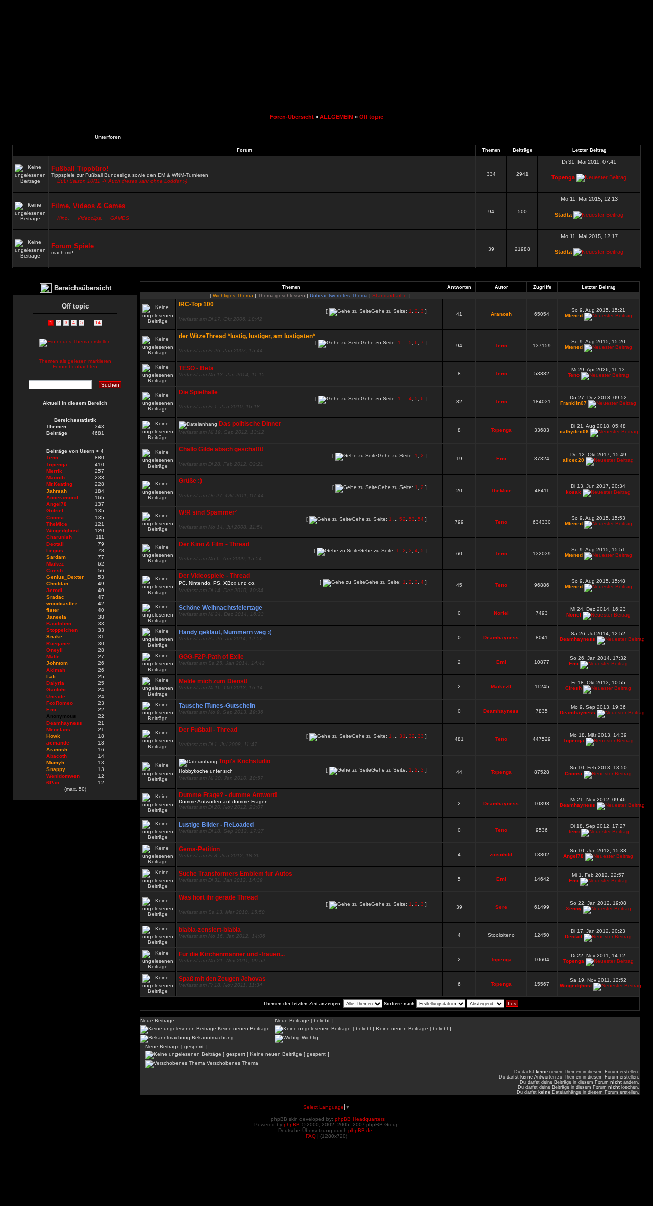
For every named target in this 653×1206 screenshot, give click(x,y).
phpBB (292, 1124)
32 (412, 736)
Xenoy (574, 908)
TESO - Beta (196, 368)
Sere (501, 907)
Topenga (563, 177)
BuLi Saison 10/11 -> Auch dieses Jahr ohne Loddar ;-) (122, 181)
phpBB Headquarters (360, 1119)
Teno (501, 345)
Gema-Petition (199, 849)
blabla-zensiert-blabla (210, 929)
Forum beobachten (75, 366)
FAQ (311, 1136)
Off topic (371, 117)
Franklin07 (573, 403)
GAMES (119, 218)
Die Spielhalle (198, 392)
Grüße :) (190, 480)
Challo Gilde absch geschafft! (221, 449)
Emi (501, 458)
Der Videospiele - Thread (214, 575)
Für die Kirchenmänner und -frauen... (232, 954)
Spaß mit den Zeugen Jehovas (222, 978)
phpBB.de (360, 1130)
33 (421, 736)
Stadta (563, 215)
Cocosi (573, 773)
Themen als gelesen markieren (75, 361)
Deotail (573, 936)
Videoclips (89, 218)
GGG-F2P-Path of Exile (211, 656)
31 (402, 736)
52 (402, 519)
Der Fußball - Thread (208, 729)
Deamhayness (501, 637)
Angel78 (573, 856)
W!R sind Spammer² (208, 512)
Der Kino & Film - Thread (214, 544)
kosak (573, 492)
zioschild (501, 854)
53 (412, 519)
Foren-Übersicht (292, 117)
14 (98, 322)
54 (421, 519)
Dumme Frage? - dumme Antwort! (228, 795)
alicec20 (573, 460)
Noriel (501, 613)
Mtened (574, 315)
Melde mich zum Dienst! (213, 681)
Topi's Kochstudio (244, 761)
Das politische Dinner (250, 423)
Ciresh (573, 688)
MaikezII (501, 686)
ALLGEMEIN (336, 117)
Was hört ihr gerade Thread (218, 897)
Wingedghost (576, 985)
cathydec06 (574, 431)
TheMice (501, 490)
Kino (62, 218)
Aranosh (501, 314)
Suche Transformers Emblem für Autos (235, 873)
